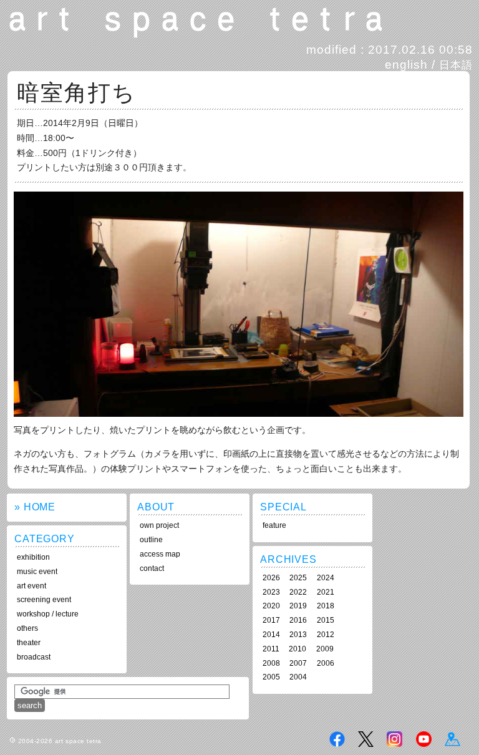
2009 (325, 649)
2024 (325, 577)
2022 (298, 592)
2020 (271, 606)
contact (152, 568)
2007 (298, 663)
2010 (297, 649)
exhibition (33, 557)
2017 (271, 620)
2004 (298, 677)
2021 (325, 592)
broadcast (34, 657)
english (406, 64)
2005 (271, 677)
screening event (44, 599)
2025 (298, 577)
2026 (271, 577)
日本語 (456, 65)
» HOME (35, 507)
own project (159, 525)
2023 (271, 592)
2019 (298, 606)
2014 (271, 634)
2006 (325, 663)
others (27, 628)
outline (151, 539)
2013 (298, 634)
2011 (271, 649)
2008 (271, 663)
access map (160, 554)
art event (31, 586)
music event (37, 571)
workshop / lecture (48, 614)
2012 (325, 634)
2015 (325, 620)
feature (274, 525)
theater (29, 642)
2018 (325, 606)
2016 (298, 620)
